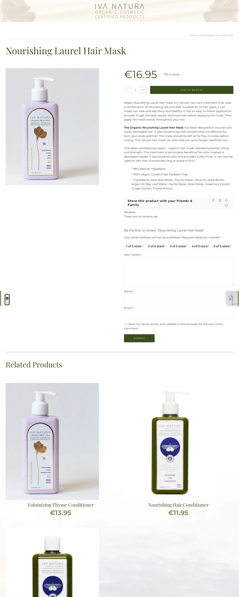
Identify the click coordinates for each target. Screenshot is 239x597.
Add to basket (191, 90)
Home (193, 35)
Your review (133, 254)
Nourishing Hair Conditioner (178, 505)
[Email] (226, 205)
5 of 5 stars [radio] (221, 246)
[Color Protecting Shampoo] (52, 529)
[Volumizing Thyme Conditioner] (52, 385)
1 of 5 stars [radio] (133, 246)
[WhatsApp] (226, 200)
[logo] (119, 5)
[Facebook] (213, 200)
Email (129, 308)
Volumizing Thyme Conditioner (61, 505)
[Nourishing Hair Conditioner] (170, 385)
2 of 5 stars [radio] (156, 246)
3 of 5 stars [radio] (178, 246)
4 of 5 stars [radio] (200, 246)
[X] (220, 200)
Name (129, 291)
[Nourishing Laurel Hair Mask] (52, 126)
